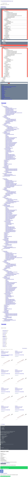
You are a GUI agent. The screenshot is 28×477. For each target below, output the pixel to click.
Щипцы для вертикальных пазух (10, 216)
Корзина (3, 90)
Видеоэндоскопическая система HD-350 (11, 168)
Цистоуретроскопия (9, 126)
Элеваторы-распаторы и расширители (11, 137)
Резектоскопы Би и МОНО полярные (11, 120)
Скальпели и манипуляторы (10, 151)
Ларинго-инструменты (7, 148)
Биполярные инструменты (9, 109)
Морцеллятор (8, 22)
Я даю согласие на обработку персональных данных (8, 462)
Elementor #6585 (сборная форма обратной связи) (9, 86)
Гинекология (5, 19)
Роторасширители (8, 150)
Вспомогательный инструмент (11, 16)
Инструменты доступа (10, 12)
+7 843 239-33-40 (2, 441)
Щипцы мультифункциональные (10, 159)
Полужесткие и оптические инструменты (13, 128)
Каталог (3, 88)
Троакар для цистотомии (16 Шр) (19, 373)
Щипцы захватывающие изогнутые (11, 158)
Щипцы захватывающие (9, 156)
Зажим (4, 334)
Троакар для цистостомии (5, 351)
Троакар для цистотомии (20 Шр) (19, 391)
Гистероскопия (9, 21)
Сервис (3, 98)
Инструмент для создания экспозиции (11, 111)
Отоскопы (6, 32)
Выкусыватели (8, 147)
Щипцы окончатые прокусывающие (11, 143)
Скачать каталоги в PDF (7, 76)
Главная (3, 85)
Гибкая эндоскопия (6, 35)
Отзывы (4, 79)
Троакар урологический (4, 352)
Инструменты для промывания (10, 138)
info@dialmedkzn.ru (3, 6)
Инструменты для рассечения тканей (12, 13)
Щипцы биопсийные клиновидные (11, 228)
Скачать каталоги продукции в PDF (7, 99)
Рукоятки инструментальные (11, 17)
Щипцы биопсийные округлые (10, 154)
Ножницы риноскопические (10, 139)
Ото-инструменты (7, 232)
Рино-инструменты (7, 29)
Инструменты (7, 11)
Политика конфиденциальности (5, 462)
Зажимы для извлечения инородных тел (10, 175)
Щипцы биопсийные (9, 212)
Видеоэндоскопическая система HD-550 (11, 170)
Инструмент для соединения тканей (11, 14)
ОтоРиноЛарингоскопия (7, 28)
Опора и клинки (8, 149)
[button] (14, 45)
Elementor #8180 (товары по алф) (6, 87)
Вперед (4, 424)
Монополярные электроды (10, 110)
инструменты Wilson (9, 172)
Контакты (4, 43)
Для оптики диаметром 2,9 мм (11, 119)
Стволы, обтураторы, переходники (12, 127)
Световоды (6, 33)
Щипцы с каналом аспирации (10, 145)
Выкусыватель (5, 330)
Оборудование (7, 37)
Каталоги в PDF (4, 436)
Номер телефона (2, 454)
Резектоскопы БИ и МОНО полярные (11, 129)
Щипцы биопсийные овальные (10, 155)
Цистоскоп (4, 343)
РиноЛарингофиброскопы (8, 236)
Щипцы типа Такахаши (9, 140)
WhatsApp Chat (6, 468)
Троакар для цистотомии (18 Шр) (5, 391)
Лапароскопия (6, 10)
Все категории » (24, 348)
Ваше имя (1, 453)
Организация (2, 457)
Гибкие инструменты (10, 200)
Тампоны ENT (6, 166)
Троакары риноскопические (10, 134)
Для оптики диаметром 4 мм (11, 192)
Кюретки (7, 208)
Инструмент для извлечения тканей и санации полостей (14, 15)
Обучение (3, 80)
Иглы (6, 135)
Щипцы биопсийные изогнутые (10, 157)
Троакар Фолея (3, 353)
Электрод (4, 346)
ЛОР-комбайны (7, 34)
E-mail (1, 456)
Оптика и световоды (8, 23)
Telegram (5, 7)
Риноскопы (6, 30)
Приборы (6, 18)
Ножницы (7, 153)
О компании (4, 39)
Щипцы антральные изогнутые (10, 144)
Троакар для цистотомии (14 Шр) (5, 373)
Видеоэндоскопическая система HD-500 (11, 169)
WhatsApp (2, 7)
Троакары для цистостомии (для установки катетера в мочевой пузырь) (7, 355)
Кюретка (4, 336)
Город (1, 455)
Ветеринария (5, 173)
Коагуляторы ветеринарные (8, 174)
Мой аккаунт (3, 91)
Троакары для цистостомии (10, 114)
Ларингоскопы (7, 31)
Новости (4, 40)
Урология (5, 25)
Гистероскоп (4, 331)
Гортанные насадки (8, 224)
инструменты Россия (9, 244)
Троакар (4, 342)
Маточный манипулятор (9, 121)
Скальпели (7, 136)
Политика (3, 95)
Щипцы (4, 345)
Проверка (3, 96)
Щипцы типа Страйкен (9, 146)
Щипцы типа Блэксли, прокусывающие (11, 142)
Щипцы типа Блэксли (9, 141)
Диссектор (4, 333)
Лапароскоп (4, 338)
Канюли (7, 152)
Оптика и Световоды (7, 115)
